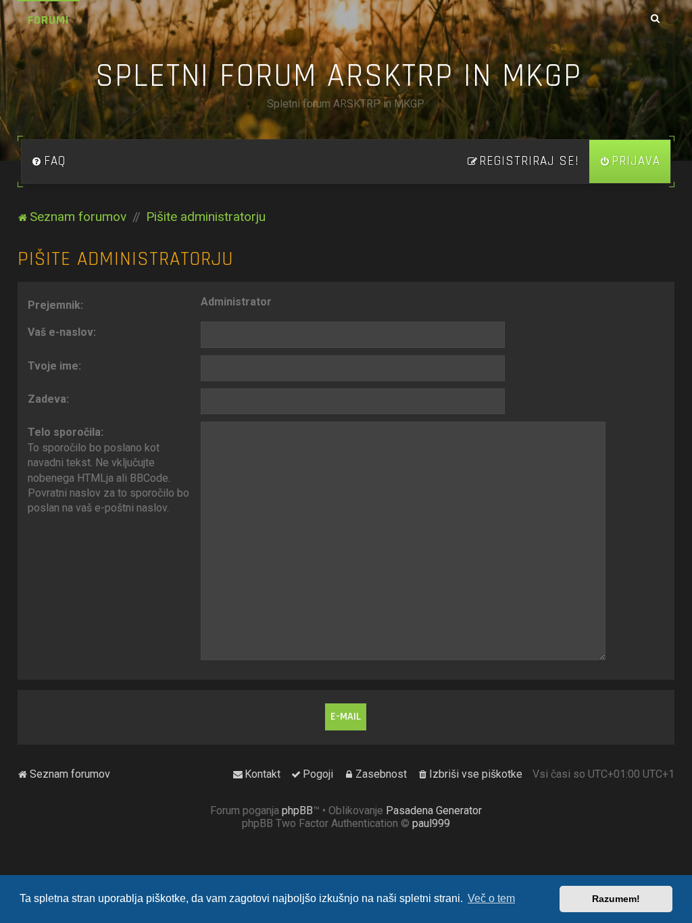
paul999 (431, 823)
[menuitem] (49, 161)
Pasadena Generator (434, 810)
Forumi (49, 20)
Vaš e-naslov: (62, 332)
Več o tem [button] (491, 898)
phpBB (297, 810)
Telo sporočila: (65, 432)
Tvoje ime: (54, 365)
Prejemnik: (55, 305)
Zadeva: (48, 399)
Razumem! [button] (616, 898)
